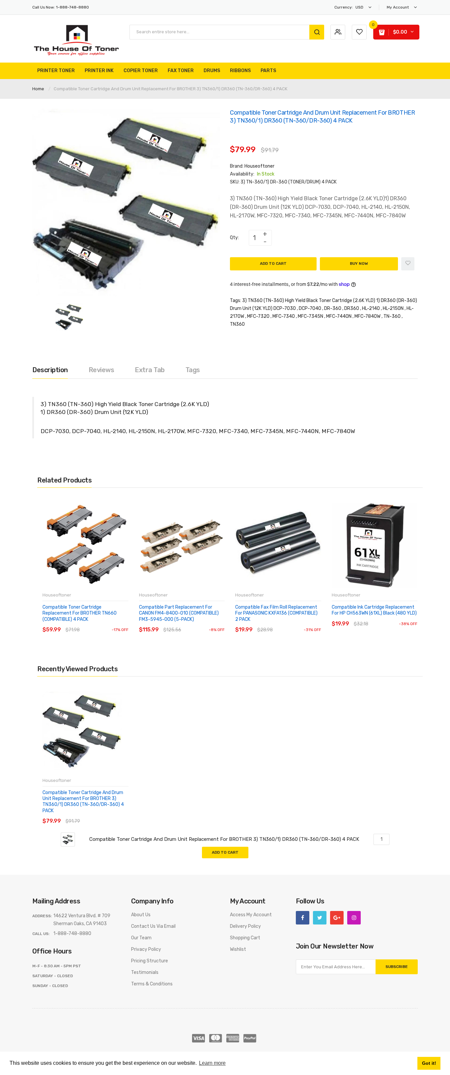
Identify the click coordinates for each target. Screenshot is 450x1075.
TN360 (237, 324)
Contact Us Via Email (153, 926)
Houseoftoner (259, 166)
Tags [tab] (192, 370)
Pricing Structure (149, 961)
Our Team (141, 938)
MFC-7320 (258, 316)
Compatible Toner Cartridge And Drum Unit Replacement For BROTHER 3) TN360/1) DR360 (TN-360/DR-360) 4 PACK (83, 801)
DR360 (351, 308)
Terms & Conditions (152, 984)
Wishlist (238, 949)
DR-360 (332, 308)
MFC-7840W (367, 316)
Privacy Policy (146, 949)
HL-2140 (371, 308)
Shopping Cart (245, 938)
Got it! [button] (429, 1063)
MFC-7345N (310, 316)
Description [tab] (50, 370)
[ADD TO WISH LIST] (103, 623)
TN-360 (392, 316)
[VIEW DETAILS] (90, 623)
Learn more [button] (212, 1063)
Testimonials (144, 972)
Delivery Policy (245, 926)
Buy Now (359, 263)
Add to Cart (273, 263)
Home (38, 88)
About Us (141, 915)
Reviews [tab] (101, 370)
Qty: (234, 237)
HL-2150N (393, 308)
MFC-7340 (283, 316)
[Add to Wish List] (407, 263)
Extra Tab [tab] (150, 370)
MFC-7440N (339, 316)
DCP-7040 (310, 308)
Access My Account (251, 915)
